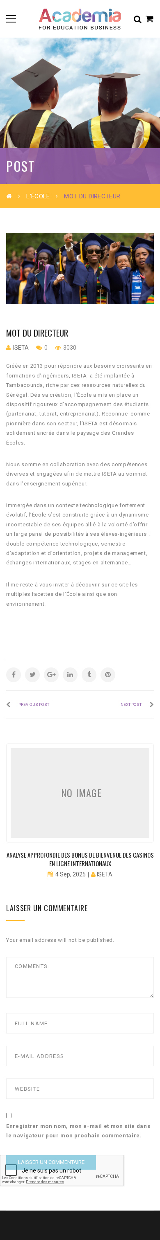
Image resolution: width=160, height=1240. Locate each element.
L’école (38, 196)
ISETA (21, 347)
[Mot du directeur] (80, 268)
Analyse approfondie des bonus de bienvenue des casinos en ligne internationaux (80, 859)
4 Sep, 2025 (70, 874)
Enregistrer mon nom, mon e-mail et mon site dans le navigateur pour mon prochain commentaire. (78, 1131)
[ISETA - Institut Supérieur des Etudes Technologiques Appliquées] (80, 19)
